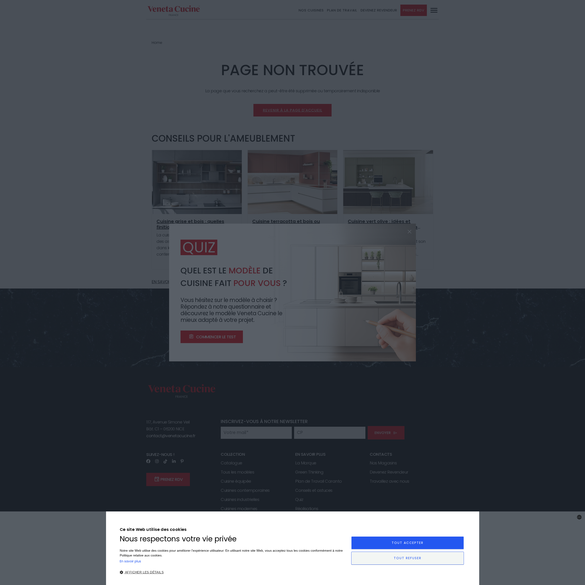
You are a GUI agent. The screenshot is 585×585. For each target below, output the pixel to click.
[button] (232, 572)
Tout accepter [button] (407, 542)
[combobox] (579, 517)
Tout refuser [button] (407, 558)
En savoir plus (130, 561)
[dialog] (292, 548)
